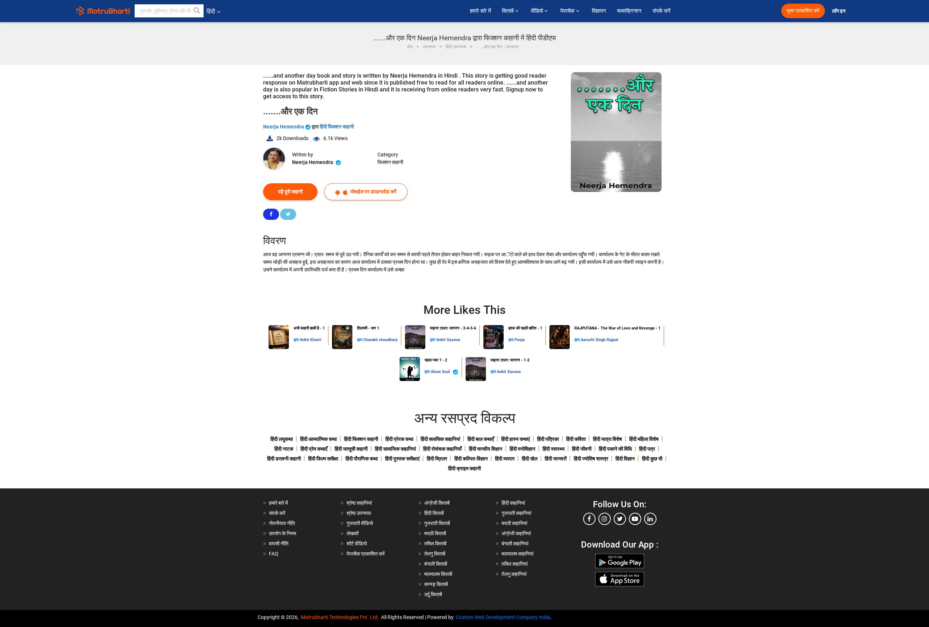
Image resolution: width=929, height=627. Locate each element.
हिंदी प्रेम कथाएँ (313, 449)
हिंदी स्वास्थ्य (554, 449)
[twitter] (620, 519)
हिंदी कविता (576, 439)
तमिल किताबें (435, 543)
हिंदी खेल (529, 459)
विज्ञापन (599, 11)
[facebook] (589, 519)
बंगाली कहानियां (515, 543)
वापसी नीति (278, 543)
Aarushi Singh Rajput (599, 339)
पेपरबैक (568, 11)
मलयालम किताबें (438, 574)
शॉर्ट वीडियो (357, 543)
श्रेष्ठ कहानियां (359, 503)
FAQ (273, 554)
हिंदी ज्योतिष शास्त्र (591, 459)
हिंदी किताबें (434, 513)
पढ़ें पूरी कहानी (290, 191)
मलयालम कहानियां (517, 554)
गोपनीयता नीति (282, 523)
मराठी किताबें (435, 533)
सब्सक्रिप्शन (629, 11)
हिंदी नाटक (283, 449)
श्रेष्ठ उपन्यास (359, 513)
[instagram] (604, 519)
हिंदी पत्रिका (548, 439)
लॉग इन (839, 11)
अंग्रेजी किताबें (437, 503)
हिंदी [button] (210, 11)
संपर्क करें (661, 11)
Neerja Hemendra (284, 127)
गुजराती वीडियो (360, 523)
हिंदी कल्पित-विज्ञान (471, 459)
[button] (197, 10)
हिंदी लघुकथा (281, 439)
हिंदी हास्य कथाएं (515, 439)
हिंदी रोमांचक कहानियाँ (442, 449)
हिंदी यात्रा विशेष (607, 439)
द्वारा (297, 339)
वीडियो (537, 11)
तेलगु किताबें (434, 554)
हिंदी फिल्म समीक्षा (323, 459)
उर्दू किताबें (433, 594)
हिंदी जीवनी (582, 449)
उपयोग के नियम (282, 533)
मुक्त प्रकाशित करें (803, 11)
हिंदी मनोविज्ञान (522, 449)
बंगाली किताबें (435, 564)
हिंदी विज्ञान (625, 459)
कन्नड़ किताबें (436, 584)
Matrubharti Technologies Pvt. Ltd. (341, 617)
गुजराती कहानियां (516, 513)
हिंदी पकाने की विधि (615, 449)
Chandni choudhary (380, 339)
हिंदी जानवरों (555, 459)
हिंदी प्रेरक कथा (399, 439)
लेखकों (353, 533)
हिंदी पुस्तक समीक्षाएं (402, 459)
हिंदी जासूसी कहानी (351, 449)
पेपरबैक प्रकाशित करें (366, 554)
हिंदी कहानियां (513, 503)
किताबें (508, 11)
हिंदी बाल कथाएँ (480, 439)
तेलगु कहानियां (514, 574)
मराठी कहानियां (514, 523)
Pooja (520, 339)
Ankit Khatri (310, 339)
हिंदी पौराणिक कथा (361, 459)
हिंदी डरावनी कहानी (284, 459)
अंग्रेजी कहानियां (516, 533)
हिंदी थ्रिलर (437, 459)
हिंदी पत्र (647, 449)
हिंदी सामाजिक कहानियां (395, 449)
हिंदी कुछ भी (652, 459)
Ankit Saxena (448, 339)
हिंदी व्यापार (505, 459)
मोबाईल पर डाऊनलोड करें (372, 191)
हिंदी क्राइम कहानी (464, 468)
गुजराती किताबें (437, 523)
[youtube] (635, 519)
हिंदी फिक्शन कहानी (337, 127)
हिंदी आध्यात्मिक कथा (318, 439)
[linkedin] (650, 519)
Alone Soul (441, 371)
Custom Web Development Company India (503, 617)
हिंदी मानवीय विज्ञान (485, 449)
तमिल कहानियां (515, 564)
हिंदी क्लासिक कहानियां (440, 439)
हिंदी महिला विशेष (644, 439)
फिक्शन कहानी (390, 162)
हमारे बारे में (480, 11)
